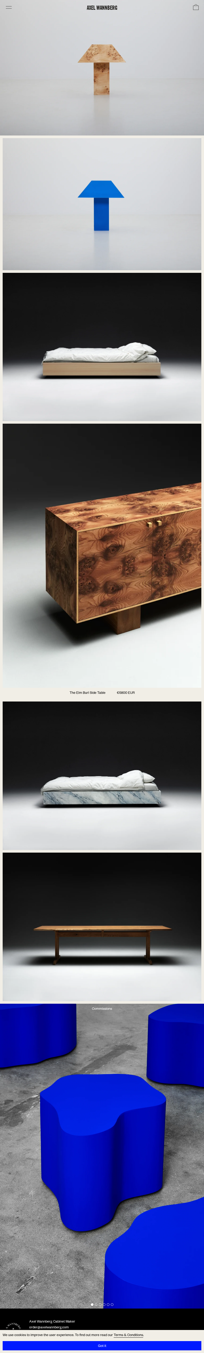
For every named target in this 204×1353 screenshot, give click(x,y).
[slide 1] (92, 1304)
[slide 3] (100, 1304)
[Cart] (195, 7)
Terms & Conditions (128, 1335)
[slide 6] (112, 1304)
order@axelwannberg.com (49, 1328)
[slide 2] (96, 1304)
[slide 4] (104, 1304)
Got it (102, 1346)
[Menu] (8, 7)
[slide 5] (108, 1304)
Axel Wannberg (102, 7)
